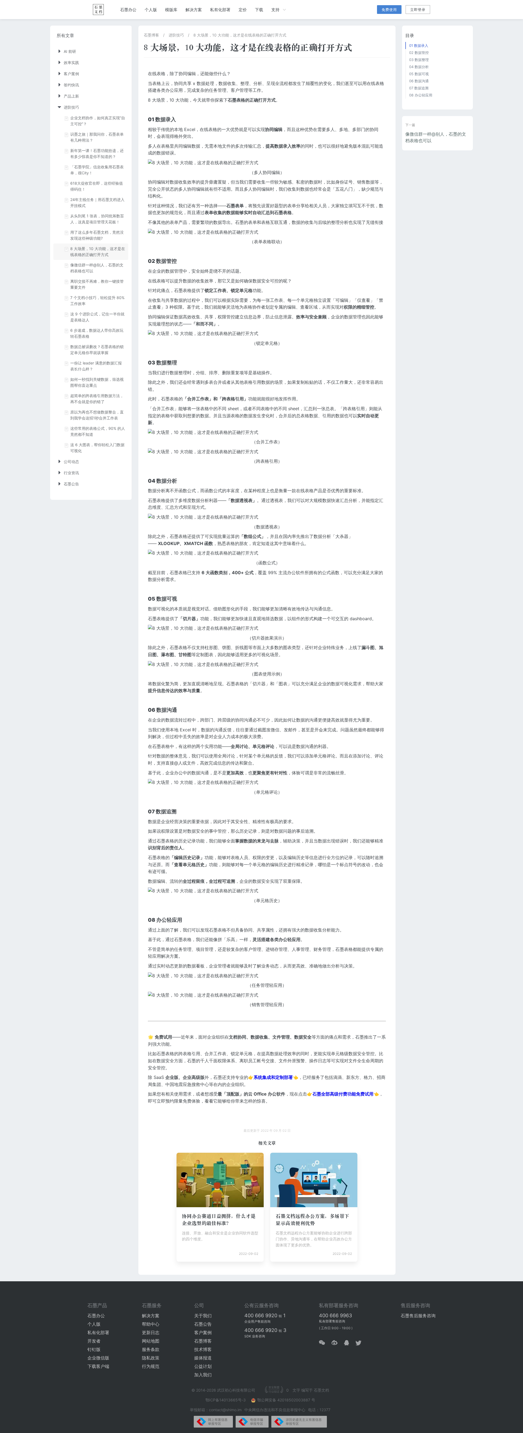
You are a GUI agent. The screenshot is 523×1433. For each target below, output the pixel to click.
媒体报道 (203, 1358)
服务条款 (150, 1349)
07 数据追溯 (418, 88)
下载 (259, 9)
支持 (275, 9)
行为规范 (150, 1366)
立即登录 (417, 9)
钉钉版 (94, 1349)
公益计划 (203, 1366)
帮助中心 (150, 1324)
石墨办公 (128, 9)
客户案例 (203, 1332)
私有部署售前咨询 (332, 1321)
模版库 (171, 9)
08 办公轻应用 (420, 95)
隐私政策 (150, 1358)
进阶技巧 (176, 35)
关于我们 (203, 1315)
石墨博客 (151, 35)
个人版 (151, 9)
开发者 (94, 1341)
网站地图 (150, 1341)
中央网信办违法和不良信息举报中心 (274, 1409)
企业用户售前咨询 (257, 1321)
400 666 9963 (335, 1315)
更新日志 (150, 1332)
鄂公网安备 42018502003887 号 (286, 1400)
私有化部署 (220, 9)
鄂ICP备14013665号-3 (226, 1400)
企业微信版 (98, 1358)
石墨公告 (203, 1324)
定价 (243, 9)
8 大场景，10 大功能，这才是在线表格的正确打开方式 (239, 35)
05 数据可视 (419, 74)
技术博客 (203, 1349)
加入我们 (203, 1374)
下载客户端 (98, 1366)
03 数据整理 (419, 59)
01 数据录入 (418, 45)
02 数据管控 (419, 52)
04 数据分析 (419, 67)
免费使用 (389, 9)
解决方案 (194, 9)
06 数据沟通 (419, 81)
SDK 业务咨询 (254, 1336)
